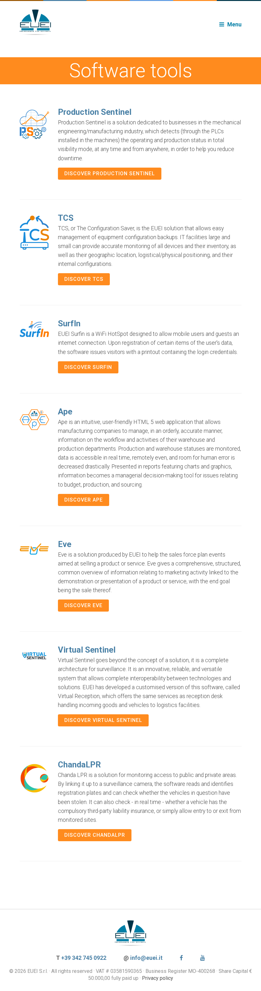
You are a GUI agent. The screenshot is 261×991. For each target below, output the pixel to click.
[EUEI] (131, 22)
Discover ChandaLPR (94, 835)
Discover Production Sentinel (109, 173)
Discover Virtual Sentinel (103, 720)
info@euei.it (146, 958)
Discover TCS (83, 279)
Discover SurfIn (88, 367)
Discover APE (83, 500)
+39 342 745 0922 (83, 958)
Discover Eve (83, 605)
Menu (234, 24)
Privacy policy (157, 978)
